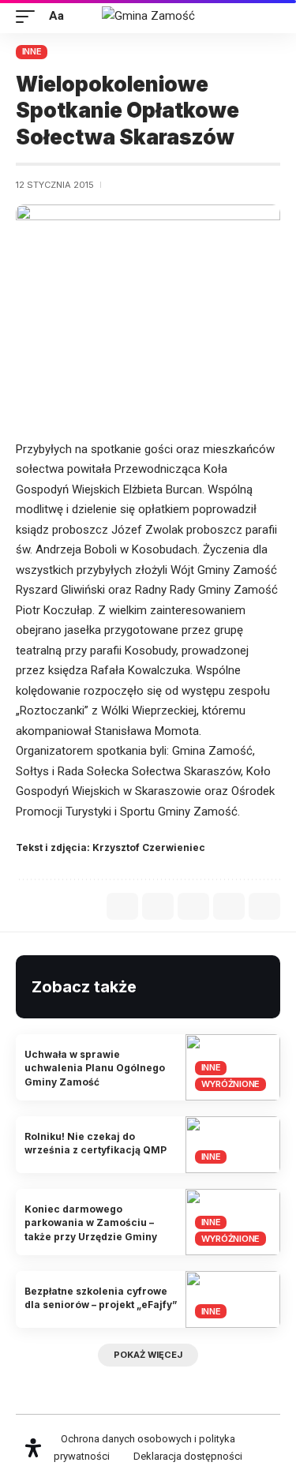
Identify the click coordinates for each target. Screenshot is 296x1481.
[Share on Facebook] (122, 906)
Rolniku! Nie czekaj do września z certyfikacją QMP (95, 1143)
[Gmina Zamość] (148, 16)
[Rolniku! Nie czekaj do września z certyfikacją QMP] (232, 1144)
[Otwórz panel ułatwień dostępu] (33, 1448)
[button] (29, 16)
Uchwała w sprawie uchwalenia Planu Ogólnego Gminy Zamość (94, 1068)
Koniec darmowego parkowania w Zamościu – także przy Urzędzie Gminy (90, 1223)
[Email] (193, 906)
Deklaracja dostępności (187, 1456)
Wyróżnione (230, 1083)
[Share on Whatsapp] (158, 906)
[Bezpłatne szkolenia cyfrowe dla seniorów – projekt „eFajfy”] (232, 1299)
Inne (32, 51)
